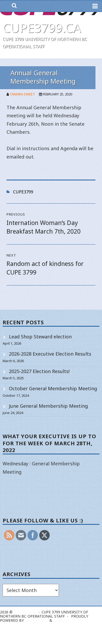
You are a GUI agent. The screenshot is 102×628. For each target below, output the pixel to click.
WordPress (36, 620)
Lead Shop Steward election (40, 336)
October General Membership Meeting (53, 388)
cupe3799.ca (42, 27)
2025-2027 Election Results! (39, 371)
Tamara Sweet (22, 94)
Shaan (61, 620)
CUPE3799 (23, 192)
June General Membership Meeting (48, 406)
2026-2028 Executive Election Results (50, 354)
